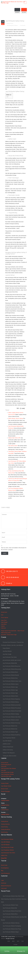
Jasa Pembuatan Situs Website (8, 768)
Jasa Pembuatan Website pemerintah (12, 705)
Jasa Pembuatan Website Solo (10, 725)
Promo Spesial (4, 617)
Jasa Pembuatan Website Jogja (10, 687)
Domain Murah (4, 762)
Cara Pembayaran (5, 873)
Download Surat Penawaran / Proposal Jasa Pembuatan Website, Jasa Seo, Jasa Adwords (12, 644)
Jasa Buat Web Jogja (6, 776)
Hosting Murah (4, 821)
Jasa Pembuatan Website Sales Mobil (12, 716)
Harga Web (4, 858)
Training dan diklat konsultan (9, 755)
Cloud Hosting (4, 826)
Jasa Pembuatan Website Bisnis (10, 672)
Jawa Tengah (4, 622)
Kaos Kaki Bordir (12, 630)
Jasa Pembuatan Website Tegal (10, 731)
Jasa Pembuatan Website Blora (10, 914)
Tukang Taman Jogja (12, 634)
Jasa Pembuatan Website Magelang (11, 699)
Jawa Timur (4, 620)
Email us (9, 583)
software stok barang (8, 749)
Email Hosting (4, 832)
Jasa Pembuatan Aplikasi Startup (14, 21)
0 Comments (22, 25)
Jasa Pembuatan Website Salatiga (11, 714)
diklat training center (6, 632)
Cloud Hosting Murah (6, 764)
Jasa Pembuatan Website (7, 839)
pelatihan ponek (6, 743)
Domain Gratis (4, 788)
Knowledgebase (5, 867)
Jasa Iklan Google (7, 654)
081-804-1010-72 (12, 571)
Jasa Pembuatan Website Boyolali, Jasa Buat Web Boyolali (14, 918)
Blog (2, 870)
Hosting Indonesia (5, 824)
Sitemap (15, 944)
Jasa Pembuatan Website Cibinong (11, 923)
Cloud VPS (3, 766)
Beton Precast (21, 630)
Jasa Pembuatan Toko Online (10, 657)
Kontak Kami (4, 612)
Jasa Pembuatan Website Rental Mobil (12, 711)
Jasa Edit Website (5, 844)
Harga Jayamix (4, 630)
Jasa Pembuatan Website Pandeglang (12, 926)
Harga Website (6, 648)
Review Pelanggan (5, 791)
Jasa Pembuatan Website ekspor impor (12, 681)
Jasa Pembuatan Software (12, 25)
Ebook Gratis (4, 865)
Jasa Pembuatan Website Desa (10, 678)
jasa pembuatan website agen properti (12, 660)
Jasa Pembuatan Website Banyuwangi (12, 669)
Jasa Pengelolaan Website (9, 737)
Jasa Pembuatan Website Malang (11, 702)
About (13, 941)
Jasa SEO (3, 770)
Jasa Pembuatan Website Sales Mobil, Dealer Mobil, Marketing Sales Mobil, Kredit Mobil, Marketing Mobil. (13, 899)
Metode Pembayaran (6, 885)
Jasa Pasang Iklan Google (7, 772)
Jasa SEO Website (7, 740)
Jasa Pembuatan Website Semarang (11, 722)
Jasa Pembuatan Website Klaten (10, 696)
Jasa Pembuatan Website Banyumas (11, 666)
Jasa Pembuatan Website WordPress (11, 734)
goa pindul (3, 634)
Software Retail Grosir (8, 746)
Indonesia (3, 628)
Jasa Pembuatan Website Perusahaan (12, 708)
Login (2, 880)
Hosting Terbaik (4, 783)
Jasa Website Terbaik (6, 786)
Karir (2, 614)
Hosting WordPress (5, 829)
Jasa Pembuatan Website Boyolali (11, 675)
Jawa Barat (3, 624)
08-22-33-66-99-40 (12, 577)
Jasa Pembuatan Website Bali (10, 663)
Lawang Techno (10, 23)
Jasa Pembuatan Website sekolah (11, 719)
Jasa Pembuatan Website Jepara (10, 684)
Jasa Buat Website (7, 651)
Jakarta (3, 626)
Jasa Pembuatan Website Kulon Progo (12, 928)
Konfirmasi (3, 883)
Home (8, 941)
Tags (22, 941)
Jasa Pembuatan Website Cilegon (11, 931)
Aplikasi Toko (4, 855)
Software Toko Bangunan (9, 752)
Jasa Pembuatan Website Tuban (10, 905)
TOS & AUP (4, 888)
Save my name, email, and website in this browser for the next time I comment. (13, 548)
